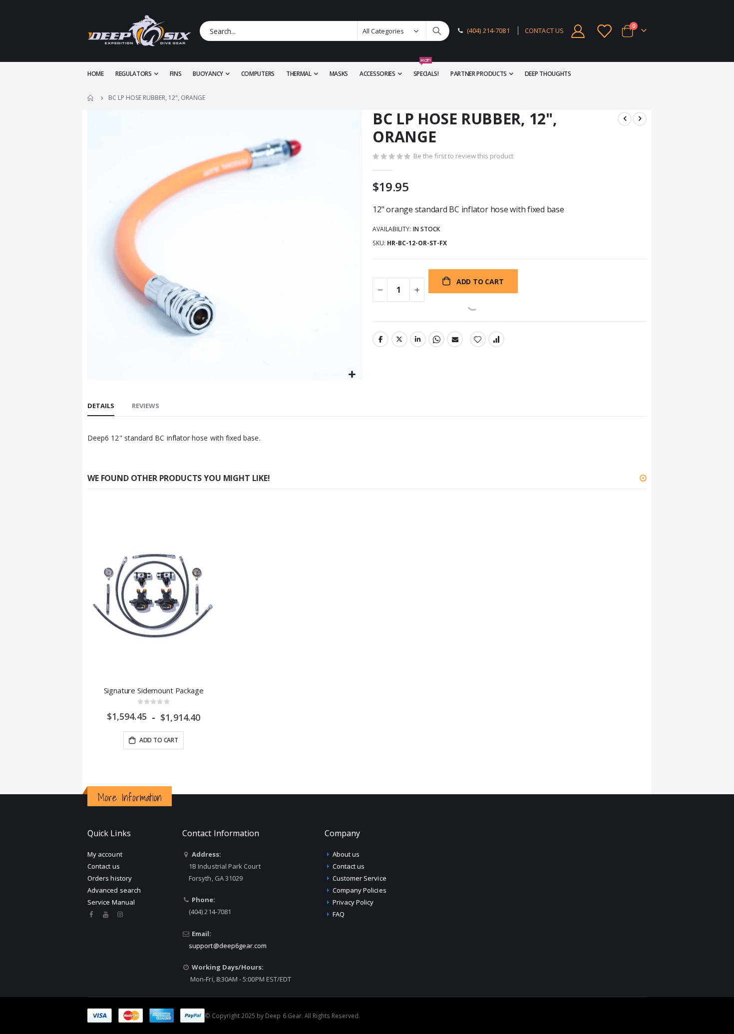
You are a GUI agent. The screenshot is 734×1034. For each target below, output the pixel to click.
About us (346, 854)
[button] (352, 375)
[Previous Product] (625, 119)
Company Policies (359, 890)
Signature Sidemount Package (154, 690)
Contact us (103, 866)
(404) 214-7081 (488, 30)
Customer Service (359, 878)
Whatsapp (436, 339)
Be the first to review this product (463, 155)
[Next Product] (640, 119)
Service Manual (111, 902)
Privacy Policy (353, 902)
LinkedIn (418, 339)
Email (455, 339)
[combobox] (324, 31)
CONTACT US (544, 30)
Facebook (380, 339)
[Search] (436, 31)
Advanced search (114, 890)
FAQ (339, 914)
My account (104, 854)
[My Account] (577, 31)
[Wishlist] (605, 31)
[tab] (100, 406)
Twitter (399, 339)
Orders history (109, 878)
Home (90, 98)
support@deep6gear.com (228, 945)
